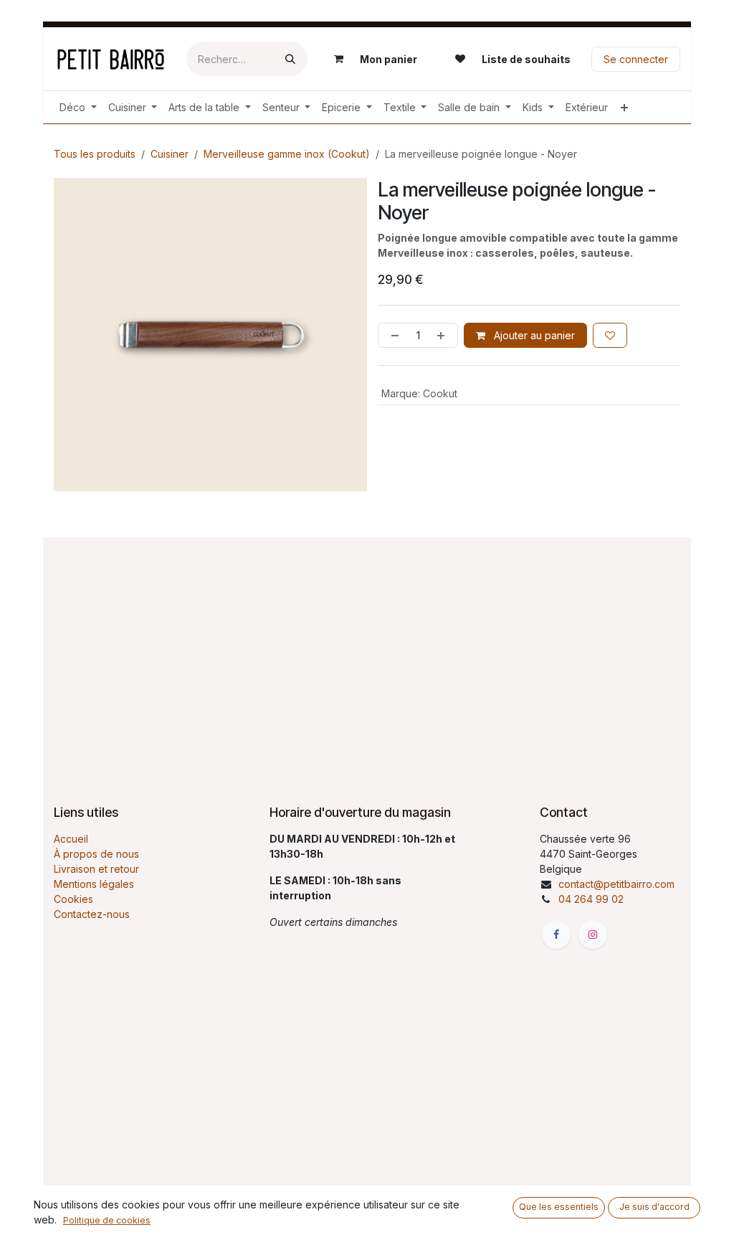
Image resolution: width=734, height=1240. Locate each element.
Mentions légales (94, 884)
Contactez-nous (92, 914)
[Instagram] (592, 934)
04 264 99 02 (591, 899)
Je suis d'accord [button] (654, 1206)
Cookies (73, 899)
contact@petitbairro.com (616, 884)
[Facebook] (556, 934)
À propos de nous (96, 854)
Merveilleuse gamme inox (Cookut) (287, 154)
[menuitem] (78, 107)
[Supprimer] (392, 335)
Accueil (71, 839)
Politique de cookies (107, 1220)
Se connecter (636, 59)
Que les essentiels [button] (559, 1206)
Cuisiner (170, 154)
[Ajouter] (443, 335)
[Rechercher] (290, 59)
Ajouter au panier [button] (533, 335)
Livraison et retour (96, 869)
